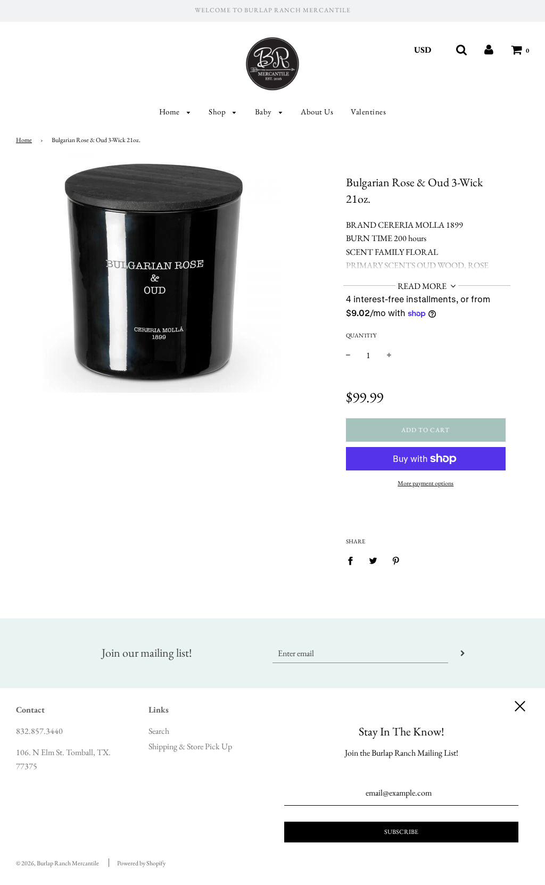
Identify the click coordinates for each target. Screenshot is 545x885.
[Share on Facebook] (353, 560)
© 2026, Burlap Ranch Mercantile (57, 863)
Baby (264, 111)
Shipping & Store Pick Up (190, 746)
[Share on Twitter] (373, 560)
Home (170, 111)
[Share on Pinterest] (396, 560)
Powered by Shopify (141, 863)
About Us (317, 111)
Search (158, 731)
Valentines (368, 111)
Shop (218, 111)
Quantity (361, 335)
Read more (423, 286)
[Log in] (488, 49)
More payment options (425, 483)
